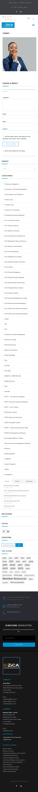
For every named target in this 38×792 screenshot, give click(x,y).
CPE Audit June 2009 (9, 506)
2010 (10, 558)
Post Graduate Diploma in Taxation (14, 438)
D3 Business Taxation (10, 339)
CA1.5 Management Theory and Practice (15, 241)
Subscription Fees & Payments (12, 737)
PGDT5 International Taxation (12, 422)
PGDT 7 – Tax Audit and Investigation (15, 396)
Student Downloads (10, 453)
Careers (20, 7)
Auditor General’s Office (9, 771)
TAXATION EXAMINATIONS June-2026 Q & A (15, 495)
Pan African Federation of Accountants (14, 760)
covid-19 (17, 572)
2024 (12, 568)
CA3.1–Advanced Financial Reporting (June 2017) (16, 490)
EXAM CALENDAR (10, 355)
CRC (6, 329)
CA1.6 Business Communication (13, 246)
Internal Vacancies (29, 575)
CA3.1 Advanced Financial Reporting (14, 277)
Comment (6, 98)
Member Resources (10, 381)
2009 (4, 558)
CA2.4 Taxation (9, 267)
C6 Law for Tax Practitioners (12, 210)
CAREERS (5, 572)
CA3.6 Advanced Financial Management (15, 303)
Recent (17, 481)
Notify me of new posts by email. (15, 151)
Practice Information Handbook (11, 485)
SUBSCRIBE (19, 645)
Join (15, 7)
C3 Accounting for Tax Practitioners (14, 194)
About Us (16, 2)
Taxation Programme (10, 464)
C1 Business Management (12, 184)
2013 (28, 558)
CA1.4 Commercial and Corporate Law (15, 236)
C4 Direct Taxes (9, 199)
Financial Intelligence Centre (11, 758)
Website (5, 129)
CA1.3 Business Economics (12, 231)
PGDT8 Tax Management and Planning (15, 433)
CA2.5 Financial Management (12, 272)
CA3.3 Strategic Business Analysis (14, 288)
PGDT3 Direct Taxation (11, 412)
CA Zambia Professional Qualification (14, 215)
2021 (20, 565)
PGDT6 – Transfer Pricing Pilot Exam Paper (16, 428)
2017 (24, 561)
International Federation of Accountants (14, 753)
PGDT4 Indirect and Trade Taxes (13, 417)
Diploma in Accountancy (11, 350)
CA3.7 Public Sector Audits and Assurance (16, 308)
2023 (5, 568)
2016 (18, 561)
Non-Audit (7, 391)
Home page (8, 370)
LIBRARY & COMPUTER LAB (13, 376)
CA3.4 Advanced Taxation (11, 293)
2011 (16, 558)
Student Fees (7, 739)
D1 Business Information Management (15, 334)
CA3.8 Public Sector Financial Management (16, 313)
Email (5, 122)
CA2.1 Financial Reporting (11, 251)
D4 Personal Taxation (10, 345)
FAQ (6, 360)
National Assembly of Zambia (11, 767)
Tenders (22, 2)
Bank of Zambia (7, 749)
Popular (7, 481)
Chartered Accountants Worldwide (12, 762)
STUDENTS (8, 459)
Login (10, 2)
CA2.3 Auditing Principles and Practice (15, 262)
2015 (11, 561)
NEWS (25, 7)
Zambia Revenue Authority (10, 755)
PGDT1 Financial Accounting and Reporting (16, 402)
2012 (22, 558)
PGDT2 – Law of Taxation (11, 407)
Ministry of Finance (8, 751)
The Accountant (17, 582)
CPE (6, 324)
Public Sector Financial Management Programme (18, 443)
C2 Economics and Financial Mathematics (16, 189)
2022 (27, 565)
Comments (29, 481)
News (6, 386)
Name (5, 114)
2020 (12, 565)
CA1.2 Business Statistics (12, 225)
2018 (31, 561)
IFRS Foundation (7, 765)
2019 (5, 565)
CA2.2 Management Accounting (13, 256)
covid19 (23, 572)
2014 (5, 561)
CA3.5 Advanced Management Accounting (16, 298)
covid (11, 572)
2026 (28, 568)
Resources (7, 448)
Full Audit (7, 365)
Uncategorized (8, 474)
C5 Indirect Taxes (9, 205)
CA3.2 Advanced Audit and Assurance (15, 282)
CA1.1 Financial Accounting (12, 220)
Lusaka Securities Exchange (10, 769)
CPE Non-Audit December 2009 (12, 501)
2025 (20, 568)
